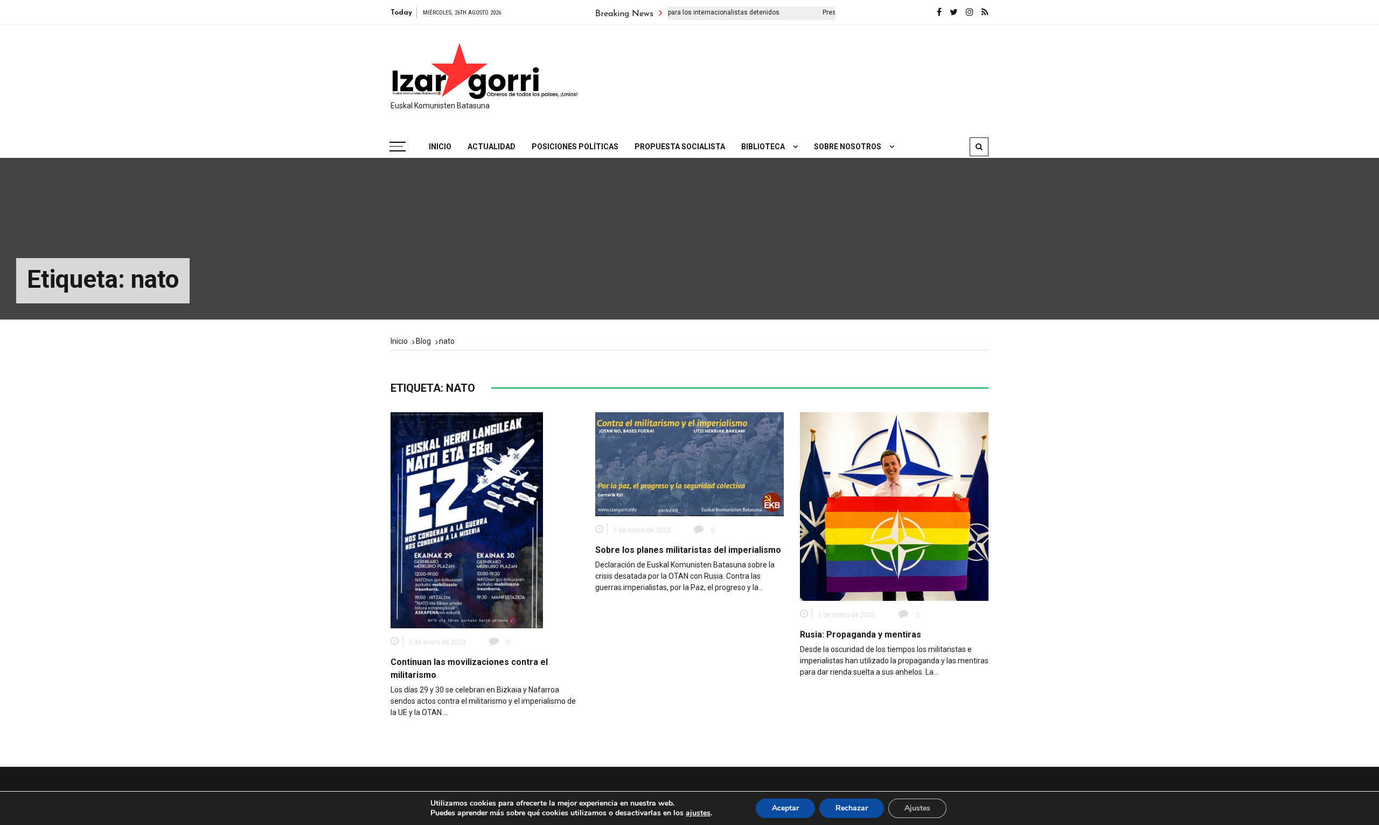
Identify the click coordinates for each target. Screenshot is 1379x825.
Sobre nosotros (847, 146)
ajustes (698, 813)
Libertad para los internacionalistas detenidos (678, 12)
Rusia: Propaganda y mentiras (860, 634)
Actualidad (492, 146)
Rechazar (851, 808)
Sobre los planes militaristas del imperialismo (688, 550)
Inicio (440, 146)
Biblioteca (763, 146)
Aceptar (785, 808)
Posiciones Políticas (575, 146)
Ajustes (917, 808)
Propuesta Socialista (680, 146)
